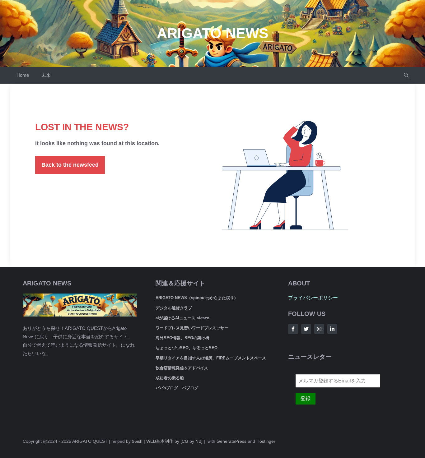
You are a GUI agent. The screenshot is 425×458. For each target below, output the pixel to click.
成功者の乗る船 (170, 378)
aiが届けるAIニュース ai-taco (182, 318)
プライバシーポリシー (313, 297)
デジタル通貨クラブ (174, 308)
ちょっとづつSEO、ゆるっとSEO (186, 347)
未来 (46, 75)
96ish (137, 441)
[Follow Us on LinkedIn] (332, 329)
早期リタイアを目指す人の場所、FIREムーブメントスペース (211, 358)
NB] (199, 441)
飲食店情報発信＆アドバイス (182, 368)
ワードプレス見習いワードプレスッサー (192, 328)
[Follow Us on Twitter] (306, 329)
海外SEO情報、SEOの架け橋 (182, 337)
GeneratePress (231, 441)
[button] (406, 75)
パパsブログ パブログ (177, 388)
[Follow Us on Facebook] (293, 329)
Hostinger (265, 441)
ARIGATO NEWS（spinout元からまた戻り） (197, 297)
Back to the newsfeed (70, 165)
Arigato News (213, 33)
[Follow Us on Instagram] (319, 329)
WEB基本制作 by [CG (167, 441)
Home (22, 75)
